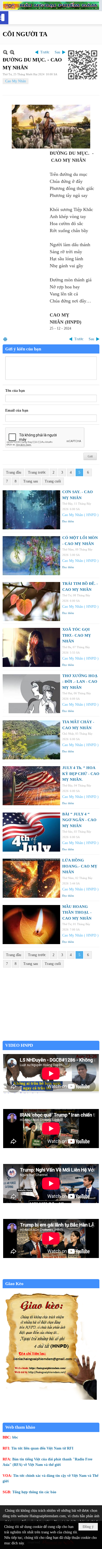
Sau (57, 52)
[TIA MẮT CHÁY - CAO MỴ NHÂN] (31, 739)
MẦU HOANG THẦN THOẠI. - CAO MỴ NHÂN (77, 912)
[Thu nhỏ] (5, 52)
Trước (44, 52)
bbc (15, 1437)
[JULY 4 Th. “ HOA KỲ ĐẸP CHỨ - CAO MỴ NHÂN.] (31, 785)
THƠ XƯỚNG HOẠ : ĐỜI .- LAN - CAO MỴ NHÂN (80, 682)
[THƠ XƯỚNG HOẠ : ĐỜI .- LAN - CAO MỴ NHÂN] (31, 693)
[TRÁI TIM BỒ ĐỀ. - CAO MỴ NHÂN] (31, 601)
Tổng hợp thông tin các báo (34, 1492)
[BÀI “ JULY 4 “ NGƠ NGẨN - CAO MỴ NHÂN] (31, 832)
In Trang (5, 339)
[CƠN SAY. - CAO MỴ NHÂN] (31, 509)
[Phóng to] (12, 52)
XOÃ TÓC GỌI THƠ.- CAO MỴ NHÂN (76, 635)
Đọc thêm (68, 521)
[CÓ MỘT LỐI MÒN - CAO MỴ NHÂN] (31, 555)
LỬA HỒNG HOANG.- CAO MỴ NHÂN (79, 866)
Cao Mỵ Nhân (15, 81)
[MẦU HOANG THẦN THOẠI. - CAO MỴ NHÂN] (31, 924)
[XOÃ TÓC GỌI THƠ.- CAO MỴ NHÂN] (31, 647)
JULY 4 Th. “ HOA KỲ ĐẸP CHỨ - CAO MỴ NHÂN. (80, 774)
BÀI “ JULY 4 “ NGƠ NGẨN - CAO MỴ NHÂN (79, 820)
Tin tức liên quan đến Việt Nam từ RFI (42, 1448)
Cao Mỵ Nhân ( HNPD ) (80, 515)
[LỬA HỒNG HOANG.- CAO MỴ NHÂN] (31, 878)
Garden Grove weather (51, 1038)
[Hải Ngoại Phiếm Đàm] (51, 5)
